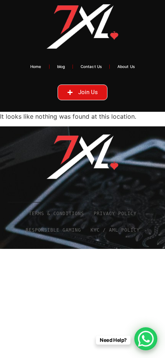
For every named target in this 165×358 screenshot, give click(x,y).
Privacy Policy (115, 213)
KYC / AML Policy (115, 230)
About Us (126, 66)
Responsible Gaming (53, 230)
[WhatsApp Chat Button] (145, 338)
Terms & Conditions (56, 213)
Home (35, 66)
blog (61, 66)
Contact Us (91, 66)
